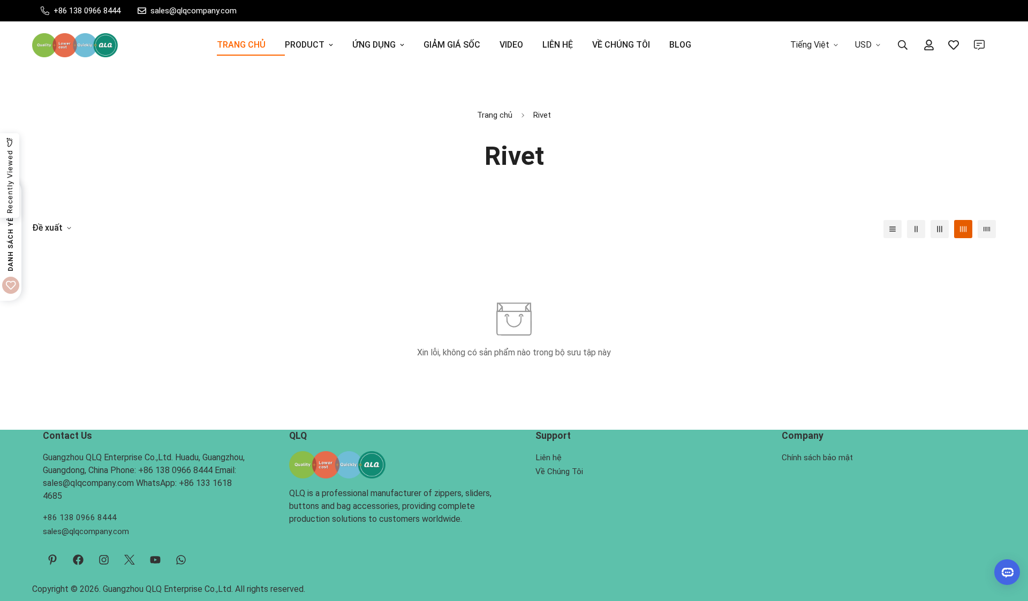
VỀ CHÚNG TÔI (621, 45)
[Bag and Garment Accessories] (75, 45)
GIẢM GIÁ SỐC (452, 45)
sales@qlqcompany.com (86, 531)
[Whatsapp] (181, 559)
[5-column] (987, 229)
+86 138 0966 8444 (80, 517)
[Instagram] (104, 559)
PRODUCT (304, 45)
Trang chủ (494, 115)
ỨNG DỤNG (374, 45)
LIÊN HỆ (557, 45)
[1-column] (892, 229)
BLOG (680, 45)
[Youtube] (155, 559)
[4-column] (963, 229)
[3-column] (940, 229)
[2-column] (916, 229)
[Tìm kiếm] (903, 45)
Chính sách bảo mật (817, 457)
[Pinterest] (52, 559)
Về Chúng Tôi (559, 471)
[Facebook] (78, 559)
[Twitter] (129, 559)
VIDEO (511, 45)
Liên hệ (548, 457)
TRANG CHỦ (241, 45)
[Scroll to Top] (1007, 542)
